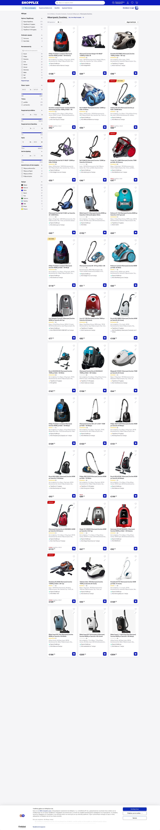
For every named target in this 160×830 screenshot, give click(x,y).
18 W (22, 148)
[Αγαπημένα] (132, 2)
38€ (22, 96)
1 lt (22, 135)
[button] (137, 2)
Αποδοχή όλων (135, 809)
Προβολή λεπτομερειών (39, 826)
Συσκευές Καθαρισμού (73, 14)
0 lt (22, 121)
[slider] (22, 94)
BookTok (57, 8)
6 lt (41, 135)
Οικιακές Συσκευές (61, 14)
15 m (41, 162)
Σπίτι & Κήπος (51, 14)
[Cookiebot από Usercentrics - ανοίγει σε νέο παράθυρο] (22, 827)
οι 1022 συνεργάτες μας (44, 810)
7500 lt (40, 121)
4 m (22, 162)
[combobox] (80, 3)
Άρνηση (135, 818)
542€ (40, 96)
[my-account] (127, 2)
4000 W (40, 148)
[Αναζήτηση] (57, 3)
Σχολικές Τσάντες (67, 8)
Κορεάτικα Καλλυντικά (45, 8)
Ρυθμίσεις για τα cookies (133, 813)
